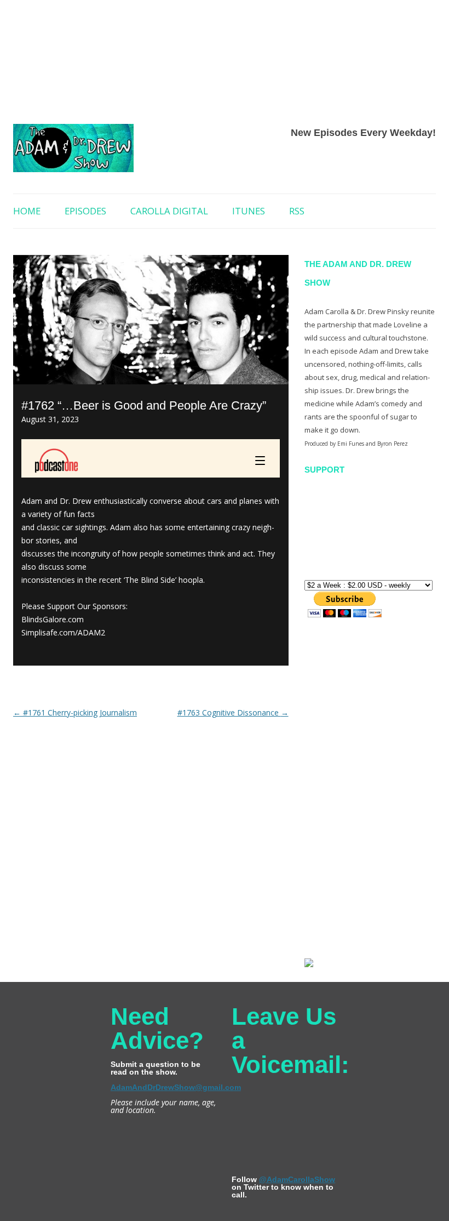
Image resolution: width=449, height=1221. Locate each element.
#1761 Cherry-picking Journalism (75, 712)
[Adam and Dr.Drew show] (73, 152)
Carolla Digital (169, 211)
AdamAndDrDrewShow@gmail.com (176, 1087)
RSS (296, 211)
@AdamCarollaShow (297, 1179)
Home (27, 211)
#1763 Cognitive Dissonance (233, 712)
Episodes (85, 211)
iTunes (248, 211)
